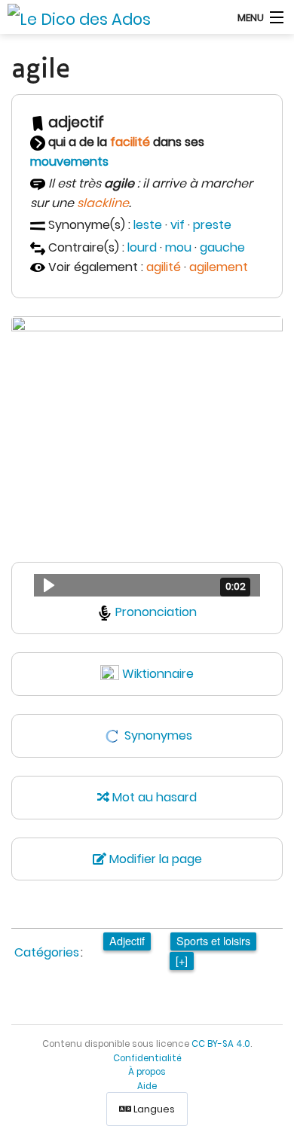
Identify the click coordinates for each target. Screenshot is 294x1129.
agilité (163, 267)
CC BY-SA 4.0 (220, 1044)
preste (212, 224)
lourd (142, 247)
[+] (182, 960)
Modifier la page (154, 859)
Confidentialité (147, 1058)
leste (147, 224)
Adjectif (127, 940)
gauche (222, 247)
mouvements (69, 161)
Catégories (46, 952)
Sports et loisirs (213, 940)
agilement (218, 267)
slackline (103, 203)
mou (178, 247)
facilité (130, 142)
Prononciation (156, 612)
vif (177, 224)
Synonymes (158, 735)
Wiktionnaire (158, 673)
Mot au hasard (153, 797)
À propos (147, 1072)
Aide (147, 1086)
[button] (147, 585)
